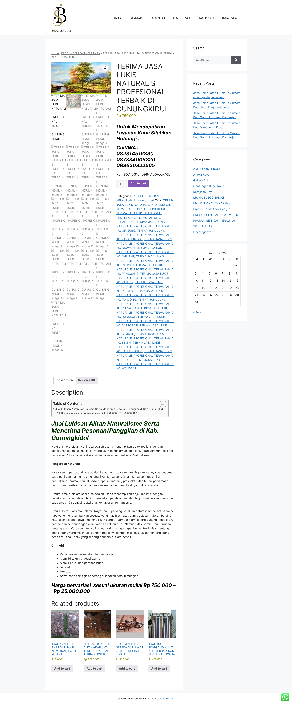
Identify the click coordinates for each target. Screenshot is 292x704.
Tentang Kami (158, 17)
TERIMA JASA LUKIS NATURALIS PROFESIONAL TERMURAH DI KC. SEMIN (145, 338)
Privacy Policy (229, 17)
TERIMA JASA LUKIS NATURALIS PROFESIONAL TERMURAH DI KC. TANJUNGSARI (145, 347)
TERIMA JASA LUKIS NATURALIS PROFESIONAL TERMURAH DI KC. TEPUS (145, 356)
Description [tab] (64, 380)
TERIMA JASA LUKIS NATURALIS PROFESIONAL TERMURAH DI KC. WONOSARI (145, 364)
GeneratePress (166, 698)
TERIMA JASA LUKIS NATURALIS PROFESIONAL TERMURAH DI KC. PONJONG (145, 295)
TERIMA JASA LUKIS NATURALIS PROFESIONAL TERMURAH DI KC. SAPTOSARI (145, 321)
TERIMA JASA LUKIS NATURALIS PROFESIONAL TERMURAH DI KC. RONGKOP (145, 312)
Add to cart (138, 183)
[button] (105, 68)
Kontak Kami (206, 17)
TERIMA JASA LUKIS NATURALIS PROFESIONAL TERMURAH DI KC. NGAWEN (145, 243)
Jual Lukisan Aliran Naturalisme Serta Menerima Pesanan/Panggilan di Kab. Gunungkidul (110, 409)
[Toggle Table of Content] (161, 404)
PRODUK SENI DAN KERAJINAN (80, 53)
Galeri (188, 17)
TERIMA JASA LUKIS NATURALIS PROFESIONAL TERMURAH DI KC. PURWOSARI (145, 304)
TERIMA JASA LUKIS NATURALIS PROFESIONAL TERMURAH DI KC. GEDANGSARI (139, 218)
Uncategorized (144, 200)
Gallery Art (200, 180)
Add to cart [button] (62, 668)
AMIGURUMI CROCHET (209, 169)
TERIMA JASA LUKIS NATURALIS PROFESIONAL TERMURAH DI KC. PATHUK (145, 278)
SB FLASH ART (203, 226)
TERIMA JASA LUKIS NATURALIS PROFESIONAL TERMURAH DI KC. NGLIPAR (145, 252)
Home (117, 17)
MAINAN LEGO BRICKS (209, 197)
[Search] (236, 60)
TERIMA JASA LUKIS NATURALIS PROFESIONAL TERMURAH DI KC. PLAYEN (145, 287)
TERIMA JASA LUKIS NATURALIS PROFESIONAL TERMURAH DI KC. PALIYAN (145, 261)
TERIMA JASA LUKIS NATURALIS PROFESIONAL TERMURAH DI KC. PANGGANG (145, 269)
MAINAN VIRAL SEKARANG (212, 203)
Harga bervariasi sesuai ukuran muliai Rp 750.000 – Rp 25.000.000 (99, 413)
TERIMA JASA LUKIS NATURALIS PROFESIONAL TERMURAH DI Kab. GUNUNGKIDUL (145, 205)
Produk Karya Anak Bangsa (211, 209)
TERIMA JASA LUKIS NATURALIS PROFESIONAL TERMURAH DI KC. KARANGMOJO (145, 235)
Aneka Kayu (201, 174)
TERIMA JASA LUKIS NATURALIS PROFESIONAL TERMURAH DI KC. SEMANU (145, 330)
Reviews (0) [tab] (86, 380)
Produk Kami (135, 17)
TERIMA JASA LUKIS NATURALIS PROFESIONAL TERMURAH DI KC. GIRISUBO (145, 226)
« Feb (197, 312)
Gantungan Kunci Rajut (208, 186)
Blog (175, 17)
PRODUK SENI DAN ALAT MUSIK (215, 215)
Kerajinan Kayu (203, 192)
